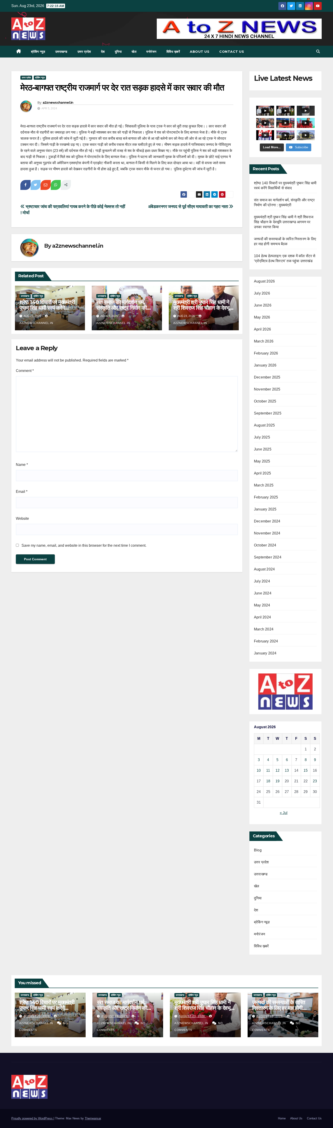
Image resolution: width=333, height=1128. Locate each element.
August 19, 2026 (270, 1016)
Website (22, 518)
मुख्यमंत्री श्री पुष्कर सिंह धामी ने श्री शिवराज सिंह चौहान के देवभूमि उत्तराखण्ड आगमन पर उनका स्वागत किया (283, 222)
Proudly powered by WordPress (32, 1118)
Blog (258, 850)
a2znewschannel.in (58, 103)
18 (268, 781)
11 (268, 770)
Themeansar (93, 1118)
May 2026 (262, 317)
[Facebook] (25, 185)
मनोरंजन (151, 52)
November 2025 (267, 389)
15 (306, 770)
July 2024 (262, 581)
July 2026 (262, 293)
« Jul (283, 813)
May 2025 (262, 461)
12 (277, 770)
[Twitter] (36, 185)
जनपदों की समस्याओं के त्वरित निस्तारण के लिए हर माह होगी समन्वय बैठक (278, 1008)
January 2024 (265, 653)
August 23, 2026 (37, 1016)
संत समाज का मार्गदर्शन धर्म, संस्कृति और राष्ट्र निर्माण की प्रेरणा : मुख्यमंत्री (121, 308)
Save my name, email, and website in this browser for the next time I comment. (84, 545)
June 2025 (262, 449)
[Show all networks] (66, 185)
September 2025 (267, 413)
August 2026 (264, 281)
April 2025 (262, 473)
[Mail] (46, 185)
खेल (134, 52)
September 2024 (267, 557)
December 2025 (267, 377)
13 (287, 770)
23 (315, 781)
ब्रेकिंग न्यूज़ (38, 52)
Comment (25, 371)
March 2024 (263, 629)
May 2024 (262, 605)
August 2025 (264, 425)
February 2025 (266, 497)
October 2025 (265, 401)
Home (282, 1118)
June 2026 (262, 305)
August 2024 (264, 569)
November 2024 (267, 533)
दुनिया (118, 52)
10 (259, 770)
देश (103, 52)
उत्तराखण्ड (61, 52)
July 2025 (262, 437)
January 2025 (265, 509)
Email (21, 491)
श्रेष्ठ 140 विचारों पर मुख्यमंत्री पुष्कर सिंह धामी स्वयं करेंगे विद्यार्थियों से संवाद (47, 308)
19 (277, 781)
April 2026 (262, 329)
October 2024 (265, 545)
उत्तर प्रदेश (84, 52)
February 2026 (266, 353)
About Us (199, 52)
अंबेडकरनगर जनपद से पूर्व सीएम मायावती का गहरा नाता (188, 206)
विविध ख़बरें (173, 52)
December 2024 (267, 521)
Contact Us (231, 52)
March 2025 (263, 485)
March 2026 (263, 341)
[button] (318, 51)
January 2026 (265, 365)
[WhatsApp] (56, 185)
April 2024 (262, 617)
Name (22, 465)
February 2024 (266, 641)
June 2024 (262, 593)
